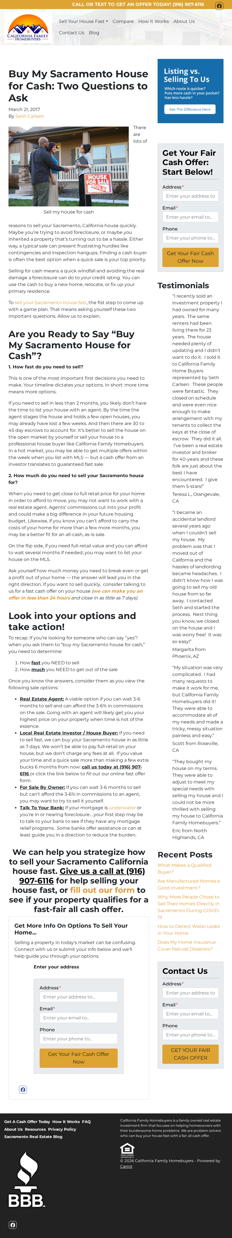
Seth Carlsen (30, 116)
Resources (35, 1129)
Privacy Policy (62, 1129)
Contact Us (71, 32)
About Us (184, 21)
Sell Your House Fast (82, 21)
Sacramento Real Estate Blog (33, 1136)
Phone (47, 1029)
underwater (122, 807)
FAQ (86, 1121)
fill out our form (102, 890)
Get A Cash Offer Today (27, 1121)
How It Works (153, 21)
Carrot (126, 1166)
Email (47, 1008)
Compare (123, 21)
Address (50, 988)
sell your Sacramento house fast (51, 302)
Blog (94, 32)
